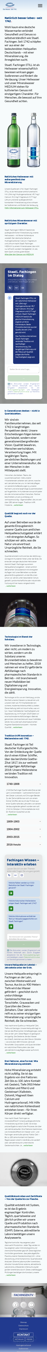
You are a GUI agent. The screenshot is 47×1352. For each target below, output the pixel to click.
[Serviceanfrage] (23, 288)
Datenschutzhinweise (21, 392)
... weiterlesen (18, 505)
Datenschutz (23, 1325)
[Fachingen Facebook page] (16, 1305)
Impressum (23, 1329)
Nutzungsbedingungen (16, 390)
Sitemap (23, 1322)
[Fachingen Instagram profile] (23, 1305)
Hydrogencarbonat (23, 1345)
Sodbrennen (23, 1348)
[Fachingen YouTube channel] (31, 1305)
